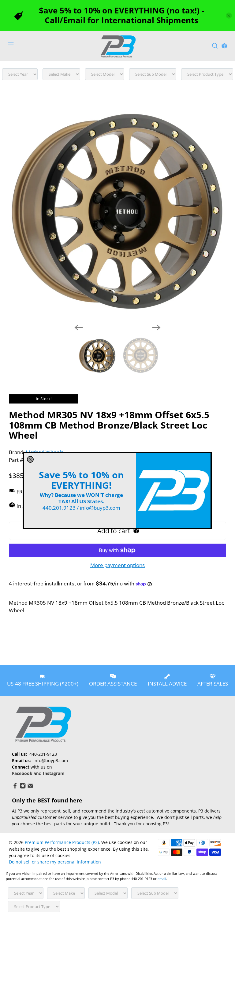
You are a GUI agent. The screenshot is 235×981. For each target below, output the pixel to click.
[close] (30, 459)
